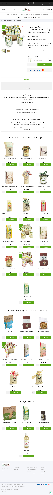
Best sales (16, 469)
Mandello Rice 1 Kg (43, 241)
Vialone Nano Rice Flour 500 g (26, 359)
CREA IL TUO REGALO (36, 17)
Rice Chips (9, 331)
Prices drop (16, 467)
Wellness (37, 14)
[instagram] (33, 3)
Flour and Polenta (25, 14)
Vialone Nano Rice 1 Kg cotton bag (13, 386)
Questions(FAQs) (26, 88)
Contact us (29, 477)
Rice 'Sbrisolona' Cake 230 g (9, 422)
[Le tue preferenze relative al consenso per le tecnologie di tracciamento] (51, 492)
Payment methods (31, 473)
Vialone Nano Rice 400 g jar (9, 268)
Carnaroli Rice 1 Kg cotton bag (26, 213)
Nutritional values (26, 83)
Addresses (43, 473)
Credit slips (43, 471)
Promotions (27, 17)
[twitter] (30, 3)
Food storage (44, 14)
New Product (18, 17)
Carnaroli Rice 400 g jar (26, 158)
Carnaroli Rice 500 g (26, 296)
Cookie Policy (4, 493)
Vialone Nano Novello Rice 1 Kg (9, 241)
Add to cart (44, 64)
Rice (8, 14)
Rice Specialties (14, 14)
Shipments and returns (32, 467)
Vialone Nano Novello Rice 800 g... (26, 186)
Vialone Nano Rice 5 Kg (43, 359)
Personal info (43, 467)
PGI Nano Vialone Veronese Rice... (9, 213)
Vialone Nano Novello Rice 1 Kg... (39, 386)
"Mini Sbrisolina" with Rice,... (43, 331)
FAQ (15, 471)
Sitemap (29, 478)
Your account (45, 464)
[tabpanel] (13, 36)
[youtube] (31, 3)
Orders (42, 469)
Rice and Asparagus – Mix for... (43, 186)
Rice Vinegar (26, 450)
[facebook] (28, 3)
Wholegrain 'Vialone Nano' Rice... (43, 268)
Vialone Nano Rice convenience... (26, 268)
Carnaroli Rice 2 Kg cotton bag (9, 158)
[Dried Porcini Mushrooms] (50, 409)
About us (29, 471)
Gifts (32, 14)
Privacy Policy (4, 491)
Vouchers (43, 475)
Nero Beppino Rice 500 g (43, 158)
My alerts (42, 477)
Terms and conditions (31, 469)
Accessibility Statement (32, 475)
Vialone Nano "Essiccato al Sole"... (9, 186)
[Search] (15, 9)
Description (26, 79)
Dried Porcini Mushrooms (43, 422)
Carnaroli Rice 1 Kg (26, 422)
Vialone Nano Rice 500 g (43, 213)
